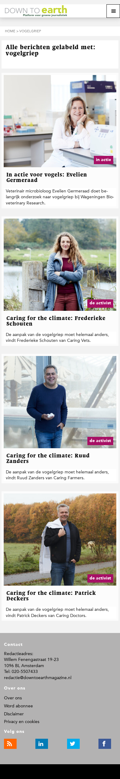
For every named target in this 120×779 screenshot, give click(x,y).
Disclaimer (14, 714)
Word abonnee (18, 706)
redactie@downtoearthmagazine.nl (37, 677)
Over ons (13, 698)
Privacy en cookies (21, 721)
